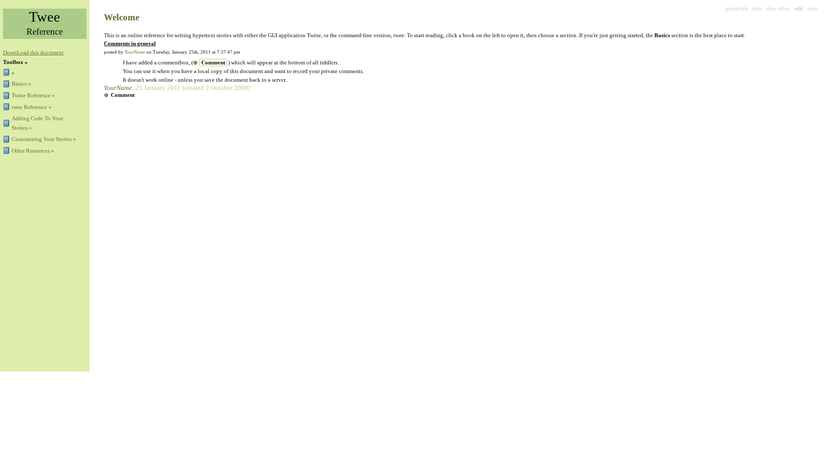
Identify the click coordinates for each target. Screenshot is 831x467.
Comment (213, 62)
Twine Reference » (33, 95)
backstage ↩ (813, 4)
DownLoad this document (33, 52)
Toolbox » (15, 62)
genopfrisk (736, 9)
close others (778, 9)
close (757, 9)
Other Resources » (33, 150)
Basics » (21, 83)
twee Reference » (32, 107)
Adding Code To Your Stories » (37, 123)
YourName (135, 51)
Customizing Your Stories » (44, 139)
